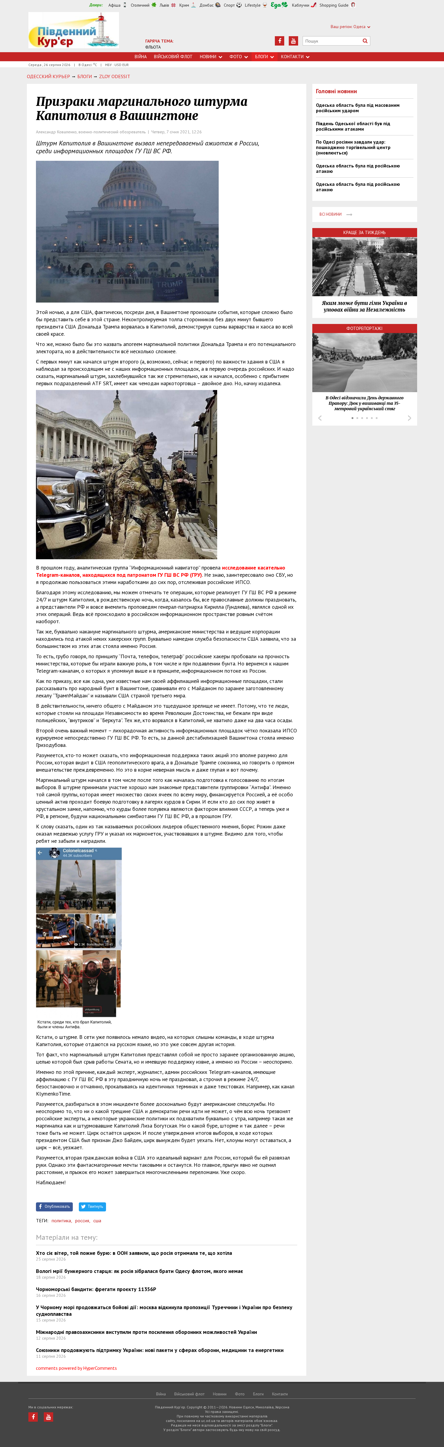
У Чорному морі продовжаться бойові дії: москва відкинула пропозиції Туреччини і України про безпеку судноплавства (164, 1310)
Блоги (261, 56)
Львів (164, 5)
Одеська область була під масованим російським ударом (358, 107)
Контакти (292, 56)
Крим (184, 5)
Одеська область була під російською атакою (358, 168)
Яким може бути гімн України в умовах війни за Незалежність (364, 306)
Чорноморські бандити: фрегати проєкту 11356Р (96, 1289)
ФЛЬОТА (153, 47)
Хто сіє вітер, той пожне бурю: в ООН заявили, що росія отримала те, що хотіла (134, 1252)
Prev (319, 418)
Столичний (140, 5)
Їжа (279, 5)
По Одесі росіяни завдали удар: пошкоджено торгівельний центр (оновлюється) (353, 147)
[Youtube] (293, 41)
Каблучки (300, 5)
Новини (208, 56)
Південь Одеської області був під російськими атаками (353, 126)
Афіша (114, 5)
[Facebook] (279, 41)
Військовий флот (173, 56)
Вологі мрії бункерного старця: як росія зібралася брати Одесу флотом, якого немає (139, 1271)
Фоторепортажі (364, 328)
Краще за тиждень (364, 232)
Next (409, 418)
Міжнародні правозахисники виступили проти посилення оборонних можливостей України (146, 1331)
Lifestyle (253, 5)
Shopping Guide (334, 5)
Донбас (206, 5)
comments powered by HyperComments (76, 1368)
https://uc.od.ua (73, 32)
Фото (236, 56)
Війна (141, 56)
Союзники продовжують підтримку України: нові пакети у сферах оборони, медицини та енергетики (160, 1350)
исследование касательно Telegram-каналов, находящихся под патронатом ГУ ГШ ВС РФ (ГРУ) (160, 571)
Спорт (229, 5)
